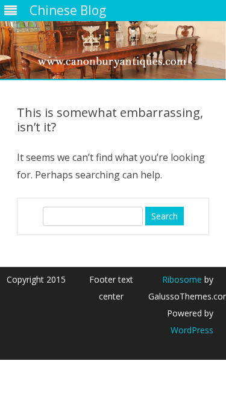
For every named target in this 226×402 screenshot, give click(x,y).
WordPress (192, 330)
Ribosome (182, 279)
